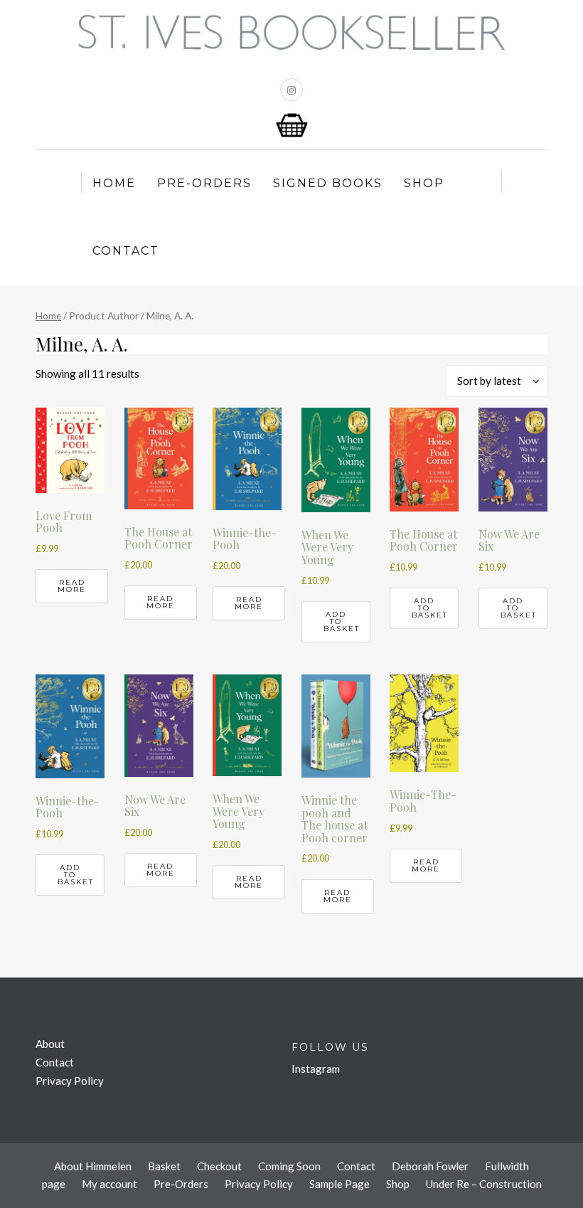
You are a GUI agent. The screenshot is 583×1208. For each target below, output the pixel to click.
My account (109, 1183)
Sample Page (339, 1183)
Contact (125, 251)
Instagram (316, 1068)
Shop (424, 183)
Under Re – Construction (484, 1183)
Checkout (219, 1166)
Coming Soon (289, 1166)
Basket (164, 1166)
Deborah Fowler (430, 1166)
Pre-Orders (204, 183)
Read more (72, 586)
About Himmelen (93, 1166)
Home (114, 183)
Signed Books (328, 183)
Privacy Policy (70, 1080)
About (50, 1043)
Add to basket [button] (341, 621)
